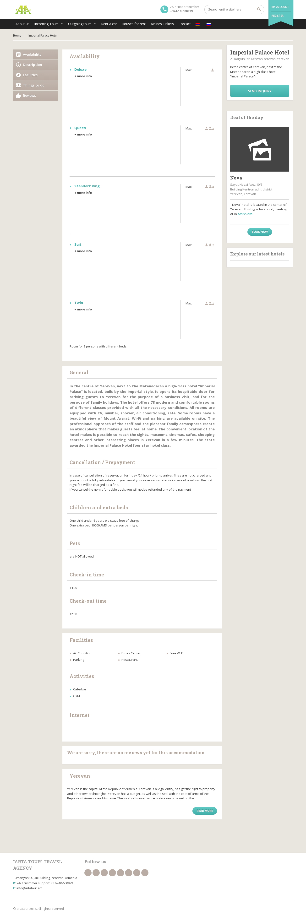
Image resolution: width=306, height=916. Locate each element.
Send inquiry (259, 91)
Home (17, 35)
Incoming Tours (46, 24)
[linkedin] (112, 872)
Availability (32, 54)
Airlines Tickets (162, 24)
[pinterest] (144, 872)
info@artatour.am (29, 888)
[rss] (104, 872)
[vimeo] (136, 872)
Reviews (29, 95)
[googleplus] (120, 872)
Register (278, 16)
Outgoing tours (80, 24)
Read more (205, 811)
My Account (280, 7)
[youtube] (128, 872)
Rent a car (109, 24)
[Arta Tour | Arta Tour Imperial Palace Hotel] (23, 10)
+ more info (83, 76)
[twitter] (96, 872)
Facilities (30, 75)
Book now (260, 231)
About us (22, 24)
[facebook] (88, 872)
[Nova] (260, 149)
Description (32, 64)
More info (245, 214)
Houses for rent (134, 24)
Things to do (33, 85)
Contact (185, 24)
